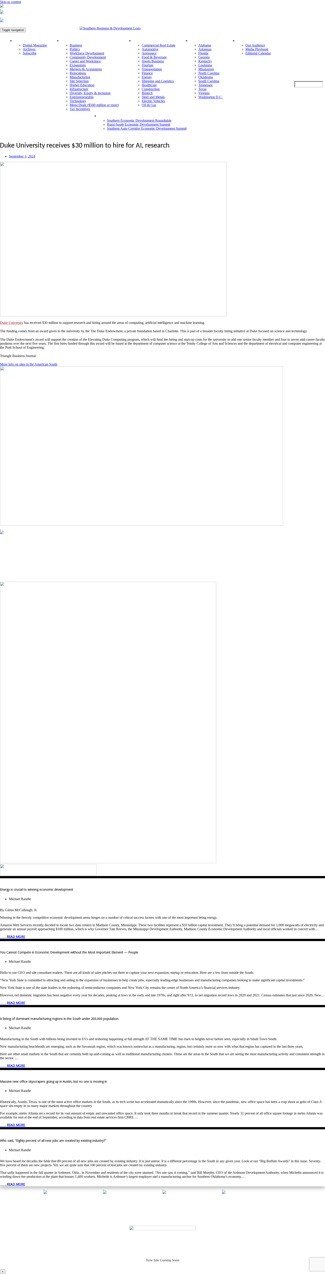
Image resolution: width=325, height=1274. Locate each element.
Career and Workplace (85, 61)
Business (76, 45)
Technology (78, 101)
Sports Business (153, 61)
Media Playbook (256, 49)
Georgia (204, 57)
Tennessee (205, 85)
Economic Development (80, 40)
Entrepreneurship (82, 97)
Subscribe (29, 53)
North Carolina (208, 73)
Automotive (150, 49)
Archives (29, 49)
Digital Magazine (35, 45)
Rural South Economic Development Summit (138, 124)
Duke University (11, 323)
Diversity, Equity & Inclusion (90, 93)
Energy (147, 77)
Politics (75, 49)
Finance (147, 73)
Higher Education (82, 85)
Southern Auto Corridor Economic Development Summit (147, 128)
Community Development (88, 57)
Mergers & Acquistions (86, 69)
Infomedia (174, 1219)
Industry (141, 40)
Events (105, 116)
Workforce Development (87, 53)
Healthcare (149, 85)
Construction (151, 89)
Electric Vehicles (153, 101)
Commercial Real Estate (158, 45)
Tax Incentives (80, 109)
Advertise (245, 40)
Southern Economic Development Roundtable (139, 120)
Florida (203, 53)
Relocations (78, 73)
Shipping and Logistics (158, 81)
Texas (202, 89)
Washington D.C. (210, 97)
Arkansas (204, 49)
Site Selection (79, 81)
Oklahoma (205, 77)
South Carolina (208, 81)
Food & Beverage (154, 57)
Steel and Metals (153, 97)
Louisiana (205, 65)
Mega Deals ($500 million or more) (94, 105)
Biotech (147, 93)
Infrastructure (79, 89)
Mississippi (206, 69)
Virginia (204, 93)
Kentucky (205, 61)
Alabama (204, 45)
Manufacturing (80, 77)
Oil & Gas (149, 105)
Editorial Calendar (258, 53)
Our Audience (255, 45)
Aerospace (149, 53)
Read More (16, 936)
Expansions (78, 65)
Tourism (147, 65)
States (196, 40)
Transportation (152, 69)
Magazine (23, 40)
